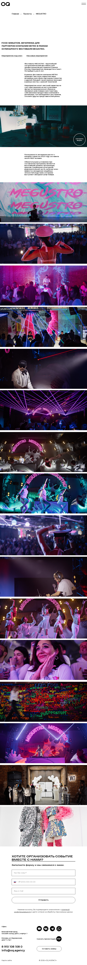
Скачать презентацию (46, 939)
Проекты (27, 14)
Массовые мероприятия (37, 56)
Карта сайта (7, 960)
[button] (43, 126)
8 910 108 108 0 (12, 946)
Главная (15, 14)
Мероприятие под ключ (12, 56)
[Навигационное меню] (83, 4)
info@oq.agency (13, 950)
